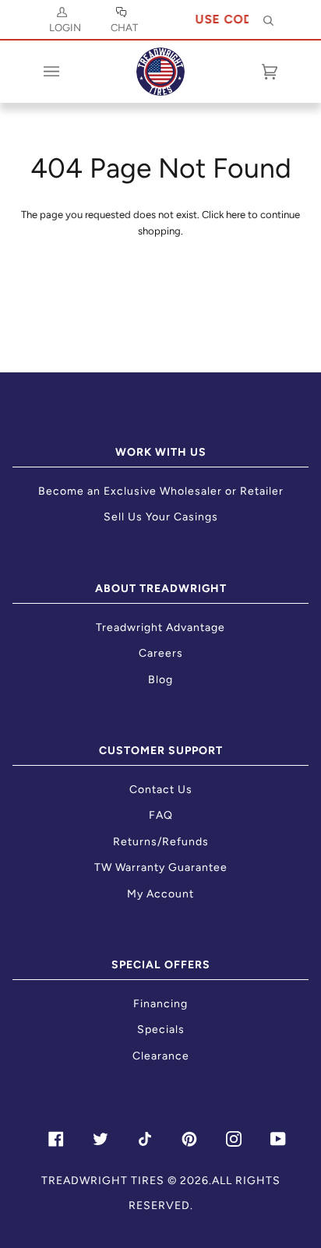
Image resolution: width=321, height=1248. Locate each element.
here (235, 214)
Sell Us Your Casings (161, 517)
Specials (161, 1029)
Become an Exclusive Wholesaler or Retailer (161, 491)
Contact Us (160, 789)
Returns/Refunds (161, 841)
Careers (161, 653)
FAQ (161, 815)
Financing (160, 1003)
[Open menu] (67, 72)
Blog (160, 679)
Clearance (160, 1056)
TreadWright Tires (102, 1180)
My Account (160, 894)
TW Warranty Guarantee (161, 867)
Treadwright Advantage (160, 627)
